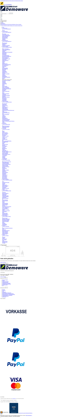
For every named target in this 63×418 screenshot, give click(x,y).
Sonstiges (5, 235)
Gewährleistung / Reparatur (6, 283)
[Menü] (1, 12)
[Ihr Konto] (1, 19)
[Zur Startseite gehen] (14, 10)
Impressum (3, 290)
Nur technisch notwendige (4, 416)
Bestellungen (14, 24)
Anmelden (1, 22)
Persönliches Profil (6, 24)
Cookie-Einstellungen (5, 296)
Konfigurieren (10, 416)
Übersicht (1, 24)
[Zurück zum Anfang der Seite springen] (1, 414)
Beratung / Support (5, 279)
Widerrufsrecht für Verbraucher (6, 292)
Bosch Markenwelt (6, 41)
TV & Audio (6, 129)
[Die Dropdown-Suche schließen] (12, 13)
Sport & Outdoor (6, 216)
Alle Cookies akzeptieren (16, 416)
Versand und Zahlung (5, 281)
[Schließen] (0, 417)
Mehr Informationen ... (29, 415)
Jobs (3, 285)
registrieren (3, 23)
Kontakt (3, 280)
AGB (3, 291)
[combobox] (4, 13)
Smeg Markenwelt (6, 32)
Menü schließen (4, 245)
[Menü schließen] (2, 42)
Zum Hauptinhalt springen (4, 0)
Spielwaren (5, 226)
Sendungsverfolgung (5, 282)
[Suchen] (10, 13)
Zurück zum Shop (3, 262)
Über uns (3, 289)
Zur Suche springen (11, 0)
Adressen (10, 24)
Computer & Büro (6, 190)
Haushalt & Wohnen (7, 47)
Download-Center (4, 284)
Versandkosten (14, 398)
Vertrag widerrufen (18, 24)
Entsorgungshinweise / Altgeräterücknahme (8, 294)
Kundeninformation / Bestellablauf (7, 295)
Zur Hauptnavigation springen (18, 0)
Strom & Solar (6, 124)
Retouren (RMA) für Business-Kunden (8, 293)
